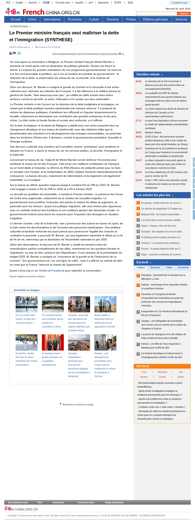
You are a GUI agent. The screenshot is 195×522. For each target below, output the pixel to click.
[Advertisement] (72, 394)
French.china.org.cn (19, 47)
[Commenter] (90, 54)
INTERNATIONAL (19, 26)
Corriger (102, 54)
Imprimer (67, 54)
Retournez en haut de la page (78, 404)
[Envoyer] (78, 54)
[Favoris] (57, 54)
